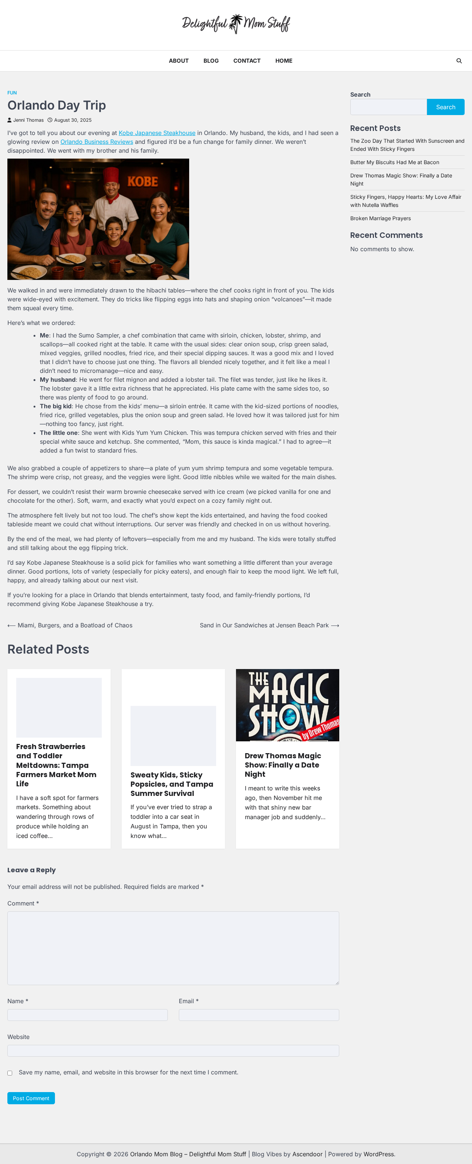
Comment (23, 903)
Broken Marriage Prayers (380, 218)
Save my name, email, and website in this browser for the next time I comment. (129, 1072)
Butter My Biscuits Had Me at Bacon (394, 162)
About (179, 60)
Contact (247, 60)
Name (17, 1001)
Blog (211, 60)
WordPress (379, 1154)
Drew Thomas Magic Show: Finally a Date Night (283, 765)
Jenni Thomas (28, 120)
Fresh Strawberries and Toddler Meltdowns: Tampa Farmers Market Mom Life (56, 765)
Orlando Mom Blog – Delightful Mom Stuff (188, 1154)
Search (360, 94)
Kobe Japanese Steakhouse (157, 132)
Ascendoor (307, 1154)
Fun (12, 93)
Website (18, 1036)
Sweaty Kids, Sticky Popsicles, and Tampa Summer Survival (172, 784)
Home (283, 60)
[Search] (459, 60)
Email (189, 1001)
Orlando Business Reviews (96, 141)
